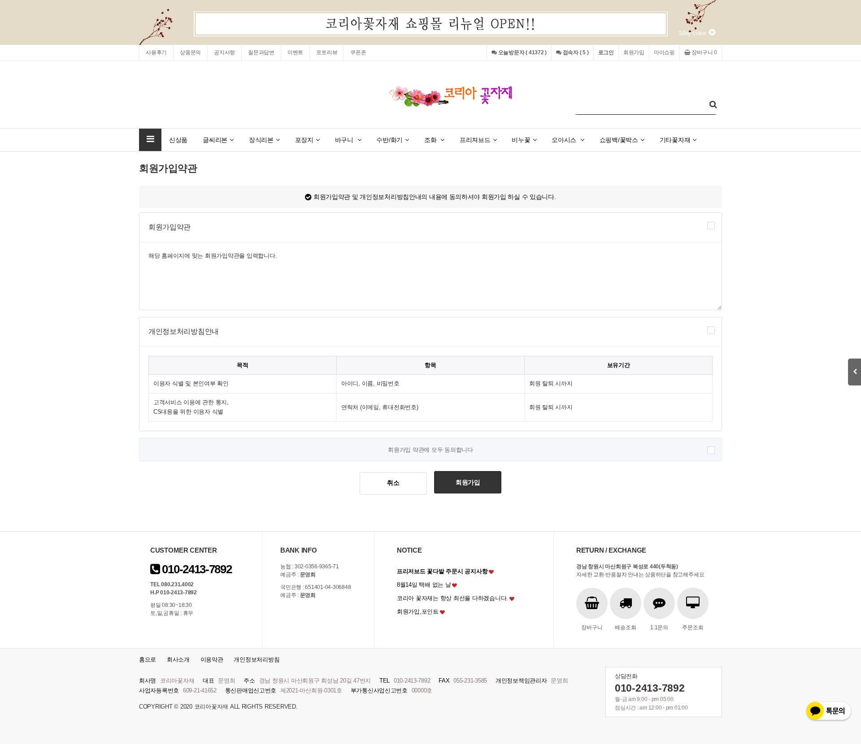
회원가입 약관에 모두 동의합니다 (430, 449)
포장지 (304, 139)
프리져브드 (475, 139)
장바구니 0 (704, 52)
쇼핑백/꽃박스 (619, 139)
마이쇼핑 (664, 52)
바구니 (345, 139)
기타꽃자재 (675, 139)
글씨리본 (215, 139)
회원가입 (633, 52)
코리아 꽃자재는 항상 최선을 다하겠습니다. (452, 598)
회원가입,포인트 (418, 611)
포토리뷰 (326, 52)
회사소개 (178, 659)
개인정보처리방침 (256, 659)
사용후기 (156, 52)
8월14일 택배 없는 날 (424, 584)
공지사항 (224, 52)
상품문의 (190, 52)
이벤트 (295, 52)
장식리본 (261, 139)
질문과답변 (261, 52)
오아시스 (565, 139)
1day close (693, 33)
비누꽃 (521, 139)
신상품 (178, 139)
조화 (431, 139)
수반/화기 (389, 139)
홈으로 (147, 659)
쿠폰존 (358, 52)
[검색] (713, 105)
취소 (393, 482)
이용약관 (211, 659)
